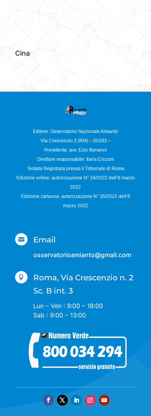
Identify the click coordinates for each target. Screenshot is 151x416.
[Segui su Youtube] (104, 400)
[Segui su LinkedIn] (76, 400)
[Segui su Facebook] (48, 400)
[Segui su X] (62, 400)
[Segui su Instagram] (90, 400)
